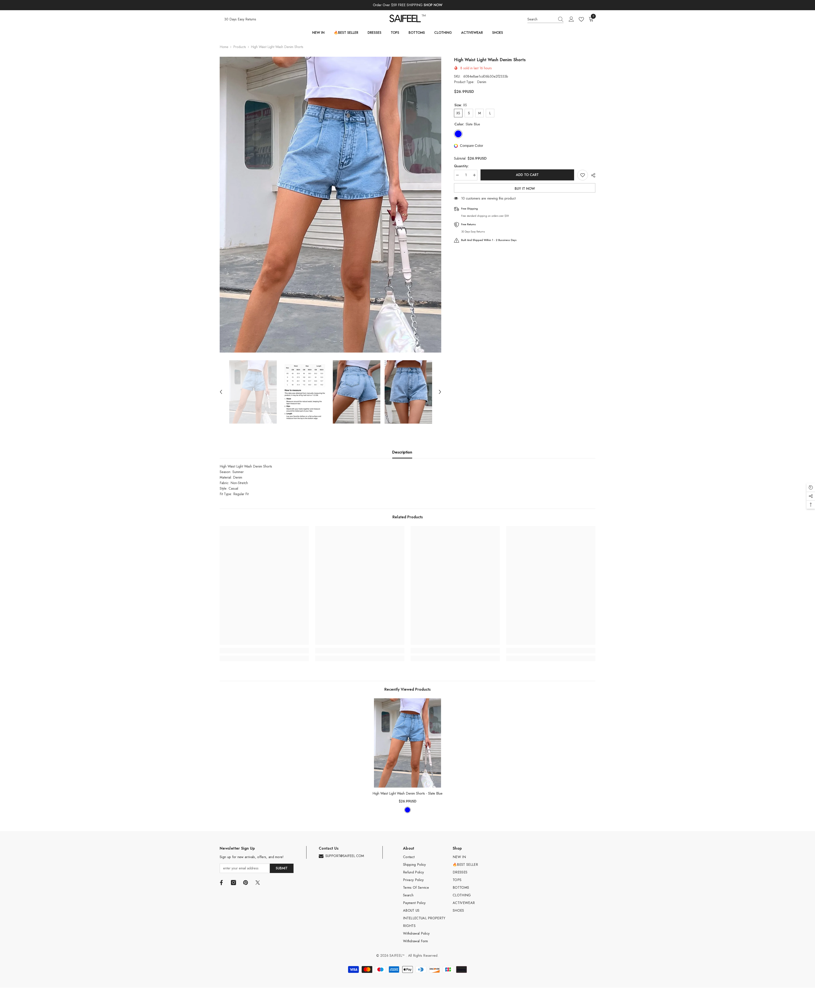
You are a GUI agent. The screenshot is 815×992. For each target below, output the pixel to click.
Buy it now (525, 188)
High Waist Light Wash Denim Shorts (407, 793)
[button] (221, 392)
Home (224, 46)
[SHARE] (591, 175)
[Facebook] (221, 882)
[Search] (545, 19)
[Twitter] (257, 882)
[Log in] (571, 19)
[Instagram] (233, 882)
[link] (264, 650)
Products (239, 46)
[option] (330, 205)
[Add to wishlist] (582, 175)
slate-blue (407, 810)
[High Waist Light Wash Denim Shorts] (407, 743)
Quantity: (461, 166)
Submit (282, 868)
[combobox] (541, 19)
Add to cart (527, 174)
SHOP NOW (433, 5)
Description (402, 452)
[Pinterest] (245, 882)
